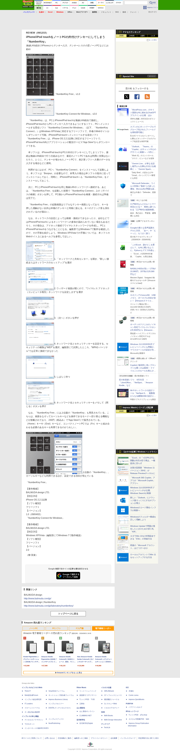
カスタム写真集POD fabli (139, 719)
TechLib (107, 727)
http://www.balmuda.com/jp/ (37, 598)
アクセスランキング (131, 32)
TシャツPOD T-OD (87, 699)
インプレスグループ (127, 738)
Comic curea (133, 695)
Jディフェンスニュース (113, 695)
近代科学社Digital (86, 723)
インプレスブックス (56, 719)
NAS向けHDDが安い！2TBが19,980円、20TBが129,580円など (143, 271)
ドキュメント (106, 12)
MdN (103, 712)
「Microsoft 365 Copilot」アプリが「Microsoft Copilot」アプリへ (142, 480)
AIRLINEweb (109, 691)
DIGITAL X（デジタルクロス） (60, 708)
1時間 (121, 36)
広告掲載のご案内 (64, 738)
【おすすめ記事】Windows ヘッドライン (140, 452)
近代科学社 (81, 720)
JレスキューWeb (110, 704)
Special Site (128, 76)
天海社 (131, 691)
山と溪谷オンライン (87, 711)
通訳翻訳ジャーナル (111, 699)
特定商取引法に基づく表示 (148, 738)
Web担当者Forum (31, 695)
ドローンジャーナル (32, 708)
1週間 (142, 36)
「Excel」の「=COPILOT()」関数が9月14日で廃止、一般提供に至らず (143, 460)
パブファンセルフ (135, 707)
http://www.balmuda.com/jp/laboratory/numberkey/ (48, 606)
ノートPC (33, 628)
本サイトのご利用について (32, 738)
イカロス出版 (106, 687)
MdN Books (108, 716)
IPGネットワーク (132, 711)
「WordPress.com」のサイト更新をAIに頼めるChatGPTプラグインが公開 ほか (143, 112)
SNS (117, 12)
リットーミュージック (87, 691)
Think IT (28, 691)
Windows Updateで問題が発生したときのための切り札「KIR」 (142, 529)
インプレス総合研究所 (33, 699)
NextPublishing (54, 723)
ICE (127, 687)
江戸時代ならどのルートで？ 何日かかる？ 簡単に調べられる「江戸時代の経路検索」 (144, 207)
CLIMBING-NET (85, 716)
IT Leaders (29, 704)
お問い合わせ (50, 738)
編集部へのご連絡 (81, 738)
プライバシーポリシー (99, 738)
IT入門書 (80, 628)
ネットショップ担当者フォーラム (61, 695)
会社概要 (114, 738)
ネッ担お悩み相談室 (32, 712)
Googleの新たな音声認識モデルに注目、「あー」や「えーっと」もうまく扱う (143, 230)
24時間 (131, 36)
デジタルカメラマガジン (34, 720)
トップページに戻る (68, 613)
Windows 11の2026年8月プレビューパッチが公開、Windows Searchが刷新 (142, 490)
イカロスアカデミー (111, 708)
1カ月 (153, 36)
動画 (124, 12)
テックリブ (105, 724)
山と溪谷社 (81, 708)
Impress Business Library (58, 699)
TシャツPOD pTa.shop (138, 715)
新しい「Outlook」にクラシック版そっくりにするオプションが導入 (143, 500)
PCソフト (56, 628)
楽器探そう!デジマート (88, 695)
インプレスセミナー (56, 704)
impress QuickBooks (136, 699)
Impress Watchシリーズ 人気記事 (138, 407)
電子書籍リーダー (103, 628)
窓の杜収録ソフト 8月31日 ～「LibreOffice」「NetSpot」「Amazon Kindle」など (136, 382)
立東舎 (82, 704)
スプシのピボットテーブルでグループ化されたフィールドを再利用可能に (143, 129)
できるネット (30, 724)
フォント (133, 12)
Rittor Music (81, 687)
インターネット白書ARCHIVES (37, 728)
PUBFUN (129, 704)
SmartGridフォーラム (57, 691)
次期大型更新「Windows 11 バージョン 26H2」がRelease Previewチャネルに (142, 470)
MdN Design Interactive (113, 720)
